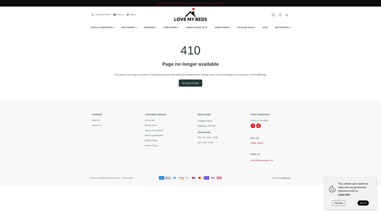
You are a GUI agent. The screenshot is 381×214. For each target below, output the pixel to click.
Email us (120, 14)
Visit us (133, 14)
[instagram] (258, 125)
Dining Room (222, 27)
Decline (339, 203)
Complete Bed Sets (196, 27)
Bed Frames (128, 27)
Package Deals (246, 27)
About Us (96, 120)
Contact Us (97, 125)
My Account (150, 120)
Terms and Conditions (154, 130)
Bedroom (149, 27)
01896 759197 (257, 143)
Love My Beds (101, 178)
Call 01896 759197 (103, 14)
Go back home (190, 83)
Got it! (363, 203)
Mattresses (282, 27)
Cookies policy (127, 178)
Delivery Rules (151, 140)
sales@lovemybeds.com (262, 160)
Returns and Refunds (154, 135)
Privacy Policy (151, 125)
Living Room (170, 27)
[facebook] (253, 125)
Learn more (344, 194)
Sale (265, 27)
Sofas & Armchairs (102, 27)
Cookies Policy (151, 145)
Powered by (282, 178)
